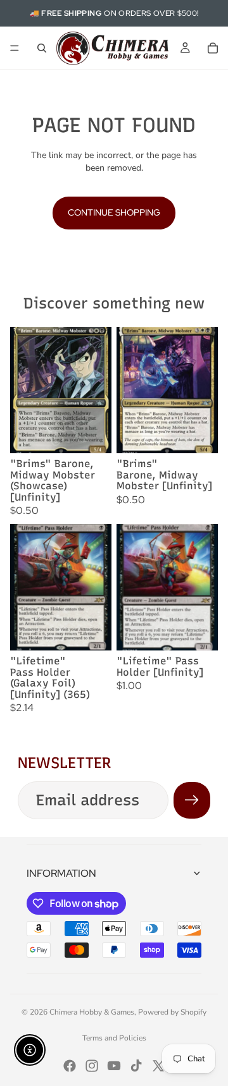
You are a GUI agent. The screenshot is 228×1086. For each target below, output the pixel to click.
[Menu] (14, 48)
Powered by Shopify (172, 1012)
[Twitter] (158, 1065)
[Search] (42, 48)
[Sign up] (192, 800)
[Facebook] (69, 1065)
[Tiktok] (136, 1065)
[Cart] (213, 48)
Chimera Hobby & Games (91, 1012)
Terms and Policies (114, 1038)
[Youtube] (114, 1065)
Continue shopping (114, 212)
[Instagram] (91, 1065)
